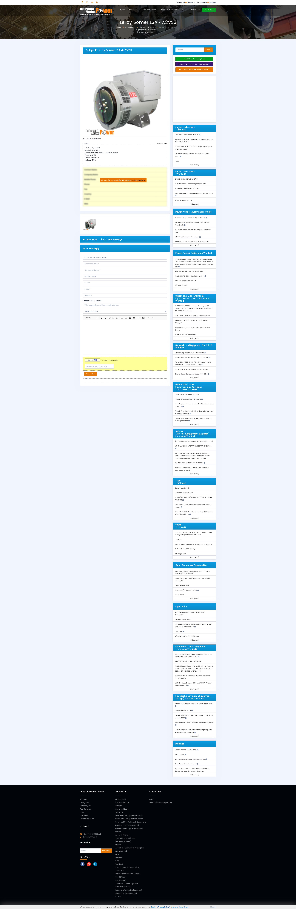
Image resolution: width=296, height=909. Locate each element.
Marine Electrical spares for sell (186, 750)
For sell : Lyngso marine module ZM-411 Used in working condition (194, 405)
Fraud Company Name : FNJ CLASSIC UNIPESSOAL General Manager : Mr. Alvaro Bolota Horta (192, 770)
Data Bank (84, 815)
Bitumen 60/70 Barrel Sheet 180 (186, 590)
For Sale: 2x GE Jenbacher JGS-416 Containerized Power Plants (192, 223)
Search (209, 50)
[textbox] (125, 337)
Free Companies (149, 10)
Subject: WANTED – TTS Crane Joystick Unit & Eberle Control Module (192, 677)
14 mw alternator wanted (183, 200)
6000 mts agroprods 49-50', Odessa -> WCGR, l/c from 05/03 (192, 579)
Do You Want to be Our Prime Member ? (195, 64)
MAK (151, 799)
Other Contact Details (92, 301)
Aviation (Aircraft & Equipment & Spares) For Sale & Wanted (129, 847)
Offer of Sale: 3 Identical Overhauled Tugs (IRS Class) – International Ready (194, 513)
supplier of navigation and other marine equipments (193, 703)
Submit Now (90, 374)
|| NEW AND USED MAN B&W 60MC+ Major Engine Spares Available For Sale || (194, 140)
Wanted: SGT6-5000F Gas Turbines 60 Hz (190, 276)
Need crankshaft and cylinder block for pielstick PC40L (194, 193)
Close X (213, 907)
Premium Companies (170, 10)
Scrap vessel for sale (182, 488)
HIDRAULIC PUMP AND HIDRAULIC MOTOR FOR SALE (191, 369)
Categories (84, 802)
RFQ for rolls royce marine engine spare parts (190, 184)
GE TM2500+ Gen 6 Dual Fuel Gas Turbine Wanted (192, 316)
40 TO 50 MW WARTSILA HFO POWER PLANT (189, 271)
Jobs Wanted (120, 880)
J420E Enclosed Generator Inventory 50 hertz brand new (193, 231)
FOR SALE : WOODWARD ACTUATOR (187, 135)
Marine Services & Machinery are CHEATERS (190, 759)
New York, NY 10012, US (92, 834)
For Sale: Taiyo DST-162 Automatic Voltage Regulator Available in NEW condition (193, 731)
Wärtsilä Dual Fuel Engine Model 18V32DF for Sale (192, 242)
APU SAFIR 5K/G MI (181, 285)
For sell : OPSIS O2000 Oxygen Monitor (188, 399)
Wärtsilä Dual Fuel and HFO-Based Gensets (190, 218)
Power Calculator (87, 819)
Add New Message (112, 239)
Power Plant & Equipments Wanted (129, 819)
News (184, 10)
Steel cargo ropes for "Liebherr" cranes (188, 661)
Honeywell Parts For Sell (183, 711)
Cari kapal (178, 540)
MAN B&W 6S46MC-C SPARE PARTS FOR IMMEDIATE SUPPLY (192, 155)
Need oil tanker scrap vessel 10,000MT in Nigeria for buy (194, 544)
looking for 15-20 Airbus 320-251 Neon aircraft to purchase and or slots (191, 469)
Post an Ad (209, 10)
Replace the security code (109, 360)
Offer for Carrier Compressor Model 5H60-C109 (191, 374)
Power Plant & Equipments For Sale (129, 815)
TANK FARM (179, 631)
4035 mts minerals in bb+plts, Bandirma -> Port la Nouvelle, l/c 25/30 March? (192, 572)
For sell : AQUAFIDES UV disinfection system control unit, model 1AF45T (194, 716)
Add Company (86, 809)
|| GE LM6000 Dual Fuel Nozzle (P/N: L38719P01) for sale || (194, 441)
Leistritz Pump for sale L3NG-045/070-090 (190, 353)
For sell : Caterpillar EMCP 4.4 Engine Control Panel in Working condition (193, 419)
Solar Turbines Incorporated (160, 802)
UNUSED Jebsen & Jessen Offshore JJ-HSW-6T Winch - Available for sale (194, 684)
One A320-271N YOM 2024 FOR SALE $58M (189, 463)
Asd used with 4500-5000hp (185, 549)
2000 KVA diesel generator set (185, 281)
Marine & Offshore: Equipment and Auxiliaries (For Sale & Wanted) (125, 838)
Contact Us (195, 10)
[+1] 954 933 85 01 (90, 837)
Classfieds (133, 10)
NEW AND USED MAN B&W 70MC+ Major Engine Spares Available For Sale (193, 148)
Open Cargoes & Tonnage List (127, 867)
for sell (177, 161)
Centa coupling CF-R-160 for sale (187, 394)
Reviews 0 (161, 143)
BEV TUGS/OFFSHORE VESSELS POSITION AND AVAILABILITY (190, 613)
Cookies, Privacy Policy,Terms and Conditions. (169, 907)
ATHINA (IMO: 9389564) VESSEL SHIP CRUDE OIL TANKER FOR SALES (193, 498)
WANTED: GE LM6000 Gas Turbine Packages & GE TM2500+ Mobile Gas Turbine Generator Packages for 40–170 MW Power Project (193, 308)
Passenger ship (180, 554)
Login (133, 180)
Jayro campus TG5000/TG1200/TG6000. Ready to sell (194, 723)
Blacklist (118, 896)
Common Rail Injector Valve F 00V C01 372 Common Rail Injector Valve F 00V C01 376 (193, 655)
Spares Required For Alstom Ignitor (187, 188)
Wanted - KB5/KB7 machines (185, 335)
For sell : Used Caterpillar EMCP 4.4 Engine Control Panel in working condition (194, 412)
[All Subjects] (194, 165)
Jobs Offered (120, 877)
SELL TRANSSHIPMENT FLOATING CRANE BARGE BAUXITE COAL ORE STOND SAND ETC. (193, 625)
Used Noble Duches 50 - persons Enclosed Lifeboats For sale (193, 506)
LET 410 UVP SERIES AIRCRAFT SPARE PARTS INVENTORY (193, 446)
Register (141, 180)
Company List (85, 806)
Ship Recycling (120, 799)
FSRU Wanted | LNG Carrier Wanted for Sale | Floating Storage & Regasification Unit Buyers (193, 533)
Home (122, 10)
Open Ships (119, 870)
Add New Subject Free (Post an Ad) (195, 69)
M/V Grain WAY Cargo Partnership (187, 636)
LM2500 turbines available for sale (187, 237)
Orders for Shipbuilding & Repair (127, 874)
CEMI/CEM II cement (182, 585)
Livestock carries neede (183, 620)
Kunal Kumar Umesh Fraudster (186, 764)
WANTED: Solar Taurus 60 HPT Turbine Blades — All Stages (192, 328)
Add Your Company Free (195, 59)
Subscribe (106, 851)
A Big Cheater (180, 754)
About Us (83, 799)
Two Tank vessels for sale (184, 493)
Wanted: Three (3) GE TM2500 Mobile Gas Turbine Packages (192, 321)
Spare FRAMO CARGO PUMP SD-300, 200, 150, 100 (192, 357)
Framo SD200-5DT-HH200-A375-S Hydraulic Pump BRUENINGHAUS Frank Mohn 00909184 (193, 363)
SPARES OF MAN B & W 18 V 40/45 (186, 179)
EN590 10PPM (179, 595)
